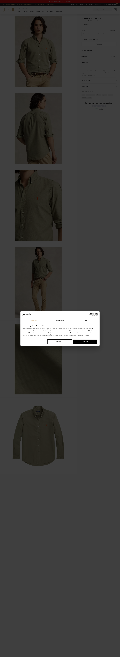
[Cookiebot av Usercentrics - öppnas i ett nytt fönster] (90, 314)
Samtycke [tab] (34, 320)
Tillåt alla (85, 341)
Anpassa (58, 341)
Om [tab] (86, 320)
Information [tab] (60, 320)
